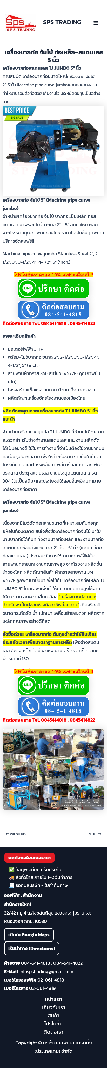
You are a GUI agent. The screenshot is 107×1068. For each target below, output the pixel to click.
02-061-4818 (50, 979)
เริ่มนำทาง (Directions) (31, 948)
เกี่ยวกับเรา (53, 1007)
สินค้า (53, 1015)
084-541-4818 (35, 962)
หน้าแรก (53, 999)
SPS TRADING (62, 21)
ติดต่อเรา (53, 1032)
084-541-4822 (68, 962)
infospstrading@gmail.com (46, 971)
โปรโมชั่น (53, 1023)
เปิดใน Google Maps (29, 934)
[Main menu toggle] (96, 23)
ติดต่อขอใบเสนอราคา (29, 857)
